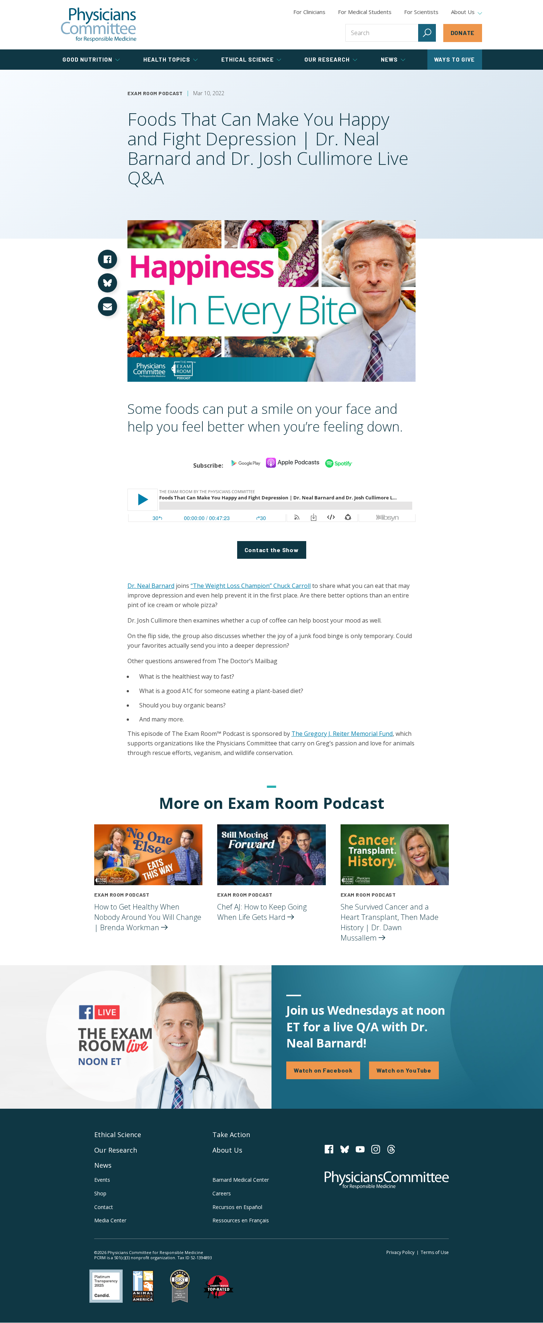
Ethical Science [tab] (247, 59)
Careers (221, 1193)
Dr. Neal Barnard (150, 586)
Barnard (240, 1179)
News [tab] (389, 59)
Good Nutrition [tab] (87, 59)
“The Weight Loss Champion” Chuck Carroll (251, 586)
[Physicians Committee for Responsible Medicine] (98, 24)
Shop (100, 1193)
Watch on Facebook (323, 1070)
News (103, 1165)
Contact (103, 1207)
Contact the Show (272, 549)
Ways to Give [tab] (454, 59)
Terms (435, 1252)
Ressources (240, 1220)
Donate (463, 32)
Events (102, 1179)
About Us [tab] (463, 12)
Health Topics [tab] (166, 59)
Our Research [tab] (327, 59)
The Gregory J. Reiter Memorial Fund (342, 734)
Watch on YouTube (403, 1070)
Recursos (237, 1207)
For (365, 11)
